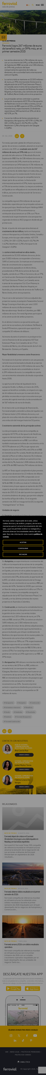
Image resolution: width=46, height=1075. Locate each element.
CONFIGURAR (23, 548)
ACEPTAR (23, 542)
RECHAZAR (23, 554)
